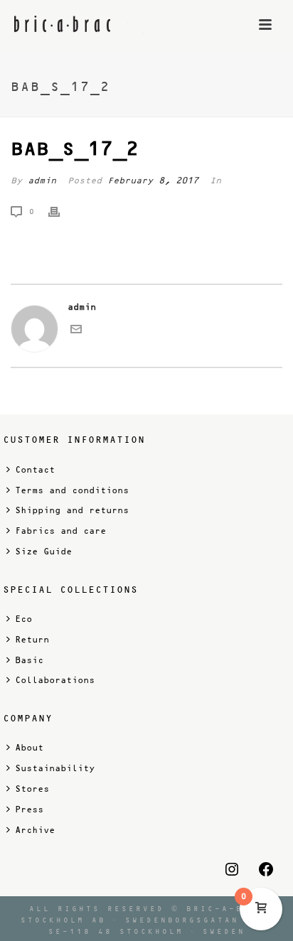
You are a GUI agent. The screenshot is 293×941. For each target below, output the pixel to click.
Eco (23, 619)
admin (42, 180)
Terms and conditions (72, 490)
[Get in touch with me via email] (76, 332)
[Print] (61, 211)
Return (32, 640)
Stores (32, 789)
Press (29, 809)
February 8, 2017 (152, 180)
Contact (35, 470)
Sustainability (55, 768)
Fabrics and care (60, 531)
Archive (35, 830)
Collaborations (55, 680)
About (29, 748)
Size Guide (43, 551)
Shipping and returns (72, 510)
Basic (29, 660)
